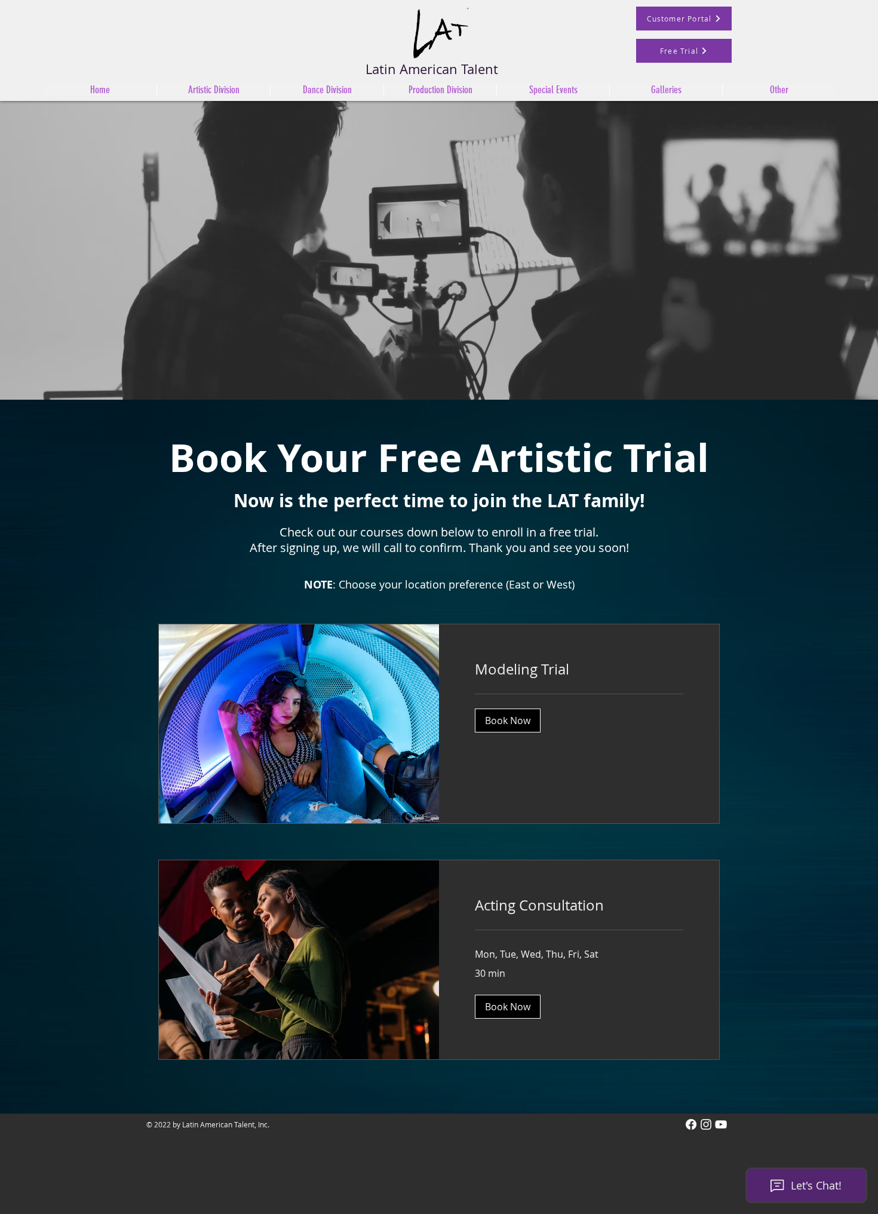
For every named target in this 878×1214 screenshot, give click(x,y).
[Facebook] (691, 1124)
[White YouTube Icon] (721, 1124)
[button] (326, 90)
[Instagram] (706, 1124)
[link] (579, 669)
